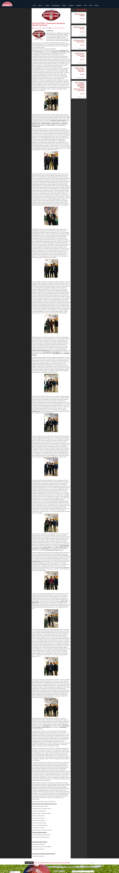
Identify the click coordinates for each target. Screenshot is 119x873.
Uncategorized (60, 28)
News (34, 5)
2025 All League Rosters (39, 862)
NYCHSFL (59, 871)
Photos (96, 5)
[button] (93, 862)
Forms (90, 5)
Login (28, 871)
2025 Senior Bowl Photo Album (78, 41)
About (39, 5)
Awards (47, 5)
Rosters (64, 5)
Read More (82, 18)
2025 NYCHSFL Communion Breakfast (79, 69)
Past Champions (56, 5)
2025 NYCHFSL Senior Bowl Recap (79, 55)
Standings (78, 5)
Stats (85, 5)
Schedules (71, 5)
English (13, 871)
